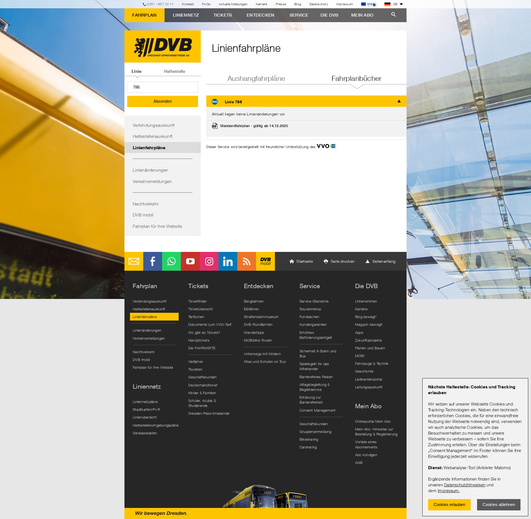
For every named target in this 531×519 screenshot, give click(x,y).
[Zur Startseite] (162, 46)
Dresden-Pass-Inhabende (209, 413)
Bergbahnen (254, 301)
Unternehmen (366, 301)
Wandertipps (254, 332)
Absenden (162, 101)
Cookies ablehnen (499, 504)
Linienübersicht (145, 417)
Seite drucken (343, 261)
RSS (246, 261)
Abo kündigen (366, 455)
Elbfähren (251, 309)
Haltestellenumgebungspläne (156, 425)
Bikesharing (309, 439)
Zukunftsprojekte (368, 340)
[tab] (136, 69)
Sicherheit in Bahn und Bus (318, 353)
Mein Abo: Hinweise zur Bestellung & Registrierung (376, 431)
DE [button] (395, 4)
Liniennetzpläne (145, 401)
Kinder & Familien (202, 393)
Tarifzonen (196, 316)
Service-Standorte (314, 301)
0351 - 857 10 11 (160, 4)
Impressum (448, 490)
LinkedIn (227, 261)
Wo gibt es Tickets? (204, 332)
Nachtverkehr (146, 203)
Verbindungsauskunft (154, 125)
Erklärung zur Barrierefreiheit (311, 399)
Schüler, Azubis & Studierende (202, 403)
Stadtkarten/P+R (146, 409)
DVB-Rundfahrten (258, 324)
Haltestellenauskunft (153, 136)
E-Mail (133, 261)
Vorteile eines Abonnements (366, 444)
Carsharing (308, 447)
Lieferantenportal (368, 379)
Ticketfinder (197, 301)
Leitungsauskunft (368, 387)
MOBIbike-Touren (258, 340)
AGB (359, 462)
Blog (297, 4)
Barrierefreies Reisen (316, 377)
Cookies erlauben (449, 504)
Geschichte (364, 371)
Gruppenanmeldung (315, 431)
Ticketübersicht (200, 309)
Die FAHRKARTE (201, 348)
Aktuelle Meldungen (233, 4)
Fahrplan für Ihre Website (157, 226)
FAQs (206, 4)
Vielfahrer (195, 361)
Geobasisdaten (145, 433)
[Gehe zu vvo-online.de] (326, 146)
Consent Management (318, 410)
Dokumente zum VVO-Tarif (209, 324)
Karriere (261, 4)
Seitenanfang (384, 261)
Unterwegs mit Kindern (262, 354)
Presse (281, 4)
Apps (359, 332)
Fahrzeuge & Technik (372, 363)
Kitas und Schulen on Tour (265, 361)
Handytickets (198, 340)
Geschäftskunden (202, 377)
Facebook (152, 261)
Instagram (209, 261)
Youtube (190, 261)
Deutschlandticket (202, 385)
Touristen (195, 369)
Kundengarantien (313, 324)
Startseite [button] (304, 261)
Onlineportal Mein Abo (373, 421)
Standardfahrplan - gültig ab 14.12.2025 (254, 126)
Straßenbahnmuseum (261, 316)
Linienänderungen (150, 169)
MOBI (360, 355)
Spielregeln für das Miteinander (314, 366)
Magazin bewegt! (369, 324)
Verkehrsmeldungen (152, 181)
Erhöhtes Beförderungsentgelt (316, 335)
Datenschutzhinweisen (464, 484)
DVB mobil (143, 214)
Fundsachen (309, 316)
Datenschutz (318, 4)
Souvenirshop (310, 309)
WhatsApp (171, 261)
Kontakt (188, 4)
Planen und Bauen (370, 348)
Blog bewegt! (365, 316)
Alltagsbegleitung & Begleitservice (315, 387)
